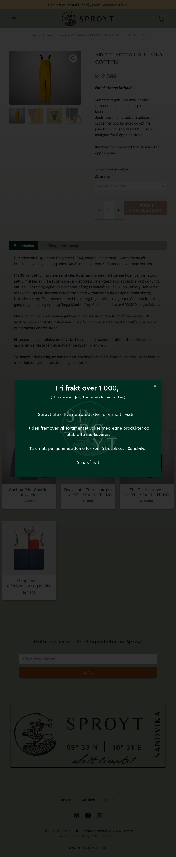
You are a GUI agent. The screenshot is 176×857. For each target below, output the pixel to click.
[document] (88, 428)
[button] (155, 386)
